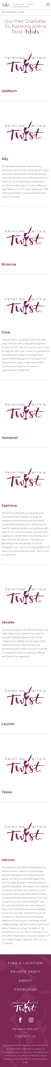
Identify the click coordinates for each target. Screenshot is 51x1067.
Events (30, 4)
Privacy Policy (25, 1029)
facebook (20, 1020)
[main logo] (6, 3)
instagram (31, 1020)
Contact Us (25, 1036)
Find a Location (25, 963)
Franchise (25, 989)
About (25, 981)
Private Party (25, 972)
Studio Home (18, 4)
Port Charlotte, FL (9, 12)
